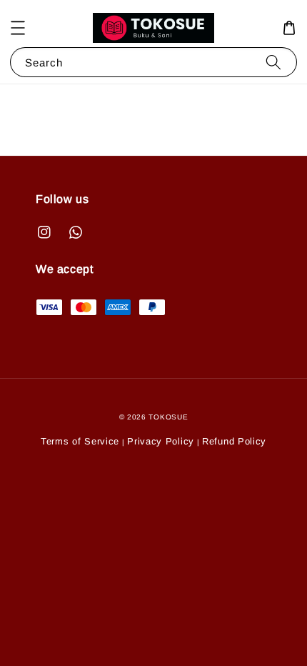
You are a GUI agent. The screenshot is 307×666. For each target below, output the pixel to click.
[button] (18, 28)
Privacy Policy (160, 441)
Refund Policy (234, 441)
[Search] (273, 62)
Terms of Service (80, 441)
